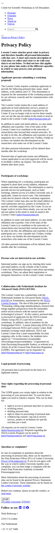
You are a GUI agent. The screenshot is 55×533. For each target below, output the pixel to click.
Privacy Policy (18, 37)
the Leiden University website (15, 485)
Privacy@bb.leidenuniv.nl (13, 461)
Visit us (11, 24)
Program (11, 13)
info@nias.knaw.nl (34, 352)
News (10, 18)
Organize (11, 15)
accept (5, 499)
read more (6, 493)
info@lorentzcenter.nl (39, 119)
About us (11, 21)
